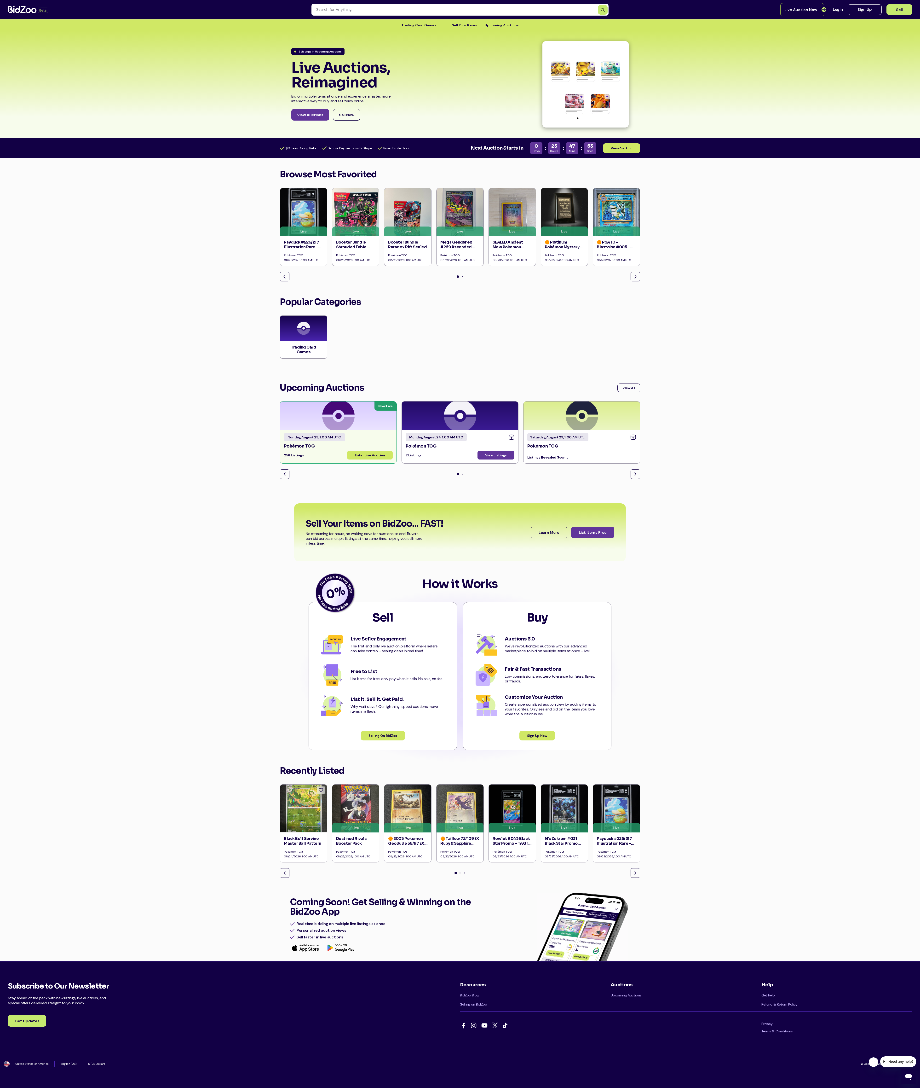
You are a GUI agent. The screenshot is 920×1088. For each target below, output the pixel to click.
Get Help (768, 995)
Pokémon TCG (299, 446)
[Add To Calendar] (511, 437)
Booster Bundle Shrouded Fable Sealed (351, 247)
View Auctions (310, 114)
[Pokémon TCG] (338, 415)
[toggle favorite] (321, 790)
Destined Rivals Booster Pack (351, 841)
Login (838, 9)
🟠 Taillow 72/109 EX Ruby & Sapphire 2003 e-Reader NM (459, 843)
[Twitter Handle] (496, 1026)
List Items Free (593, 532)
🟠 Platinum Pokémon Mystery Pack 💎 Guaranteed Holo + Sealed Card (564, 249)
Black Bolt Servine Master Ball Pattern (302, 841)
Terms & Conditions (777, 1031)
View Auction (621, 148)
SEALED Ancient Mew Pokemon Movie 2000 (508, 247)
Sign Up (864, 9)
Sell (899, 9)
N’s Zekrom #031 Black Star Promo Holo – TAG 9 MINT (562, 843)
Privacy (767, 1024)
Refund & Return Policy (779, 1004)
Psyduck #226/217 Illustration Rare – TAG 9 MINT (301, 247)
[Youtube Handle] (485, 1026)
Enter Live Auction (370, 455)
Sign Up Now (537, 735)
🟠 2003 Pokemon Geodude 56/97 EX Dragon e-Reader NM (406, 845)
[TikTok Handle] (505, 1026)
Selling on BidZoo (473, 1004)
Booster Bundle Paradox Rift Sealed (407, 245)
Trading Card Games (418, 25)
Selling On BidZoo (382, 735)
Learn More (549, 532)
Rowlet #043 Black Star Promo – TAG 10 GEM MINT (512, 843)
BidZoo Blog (469, 995)
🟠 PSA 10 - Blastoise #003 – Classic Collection (614, 247)
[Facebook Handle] (464, 1026)
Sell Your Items (464, 25)
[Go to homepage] (28, 9)
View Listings (496, 455)
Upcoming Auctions (502, 25)
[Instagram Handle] (475, 1026)
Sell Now (346, 114)
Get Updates (27, 1021)
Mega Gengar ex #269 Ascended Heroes (456, 247)
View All (628, 388)
